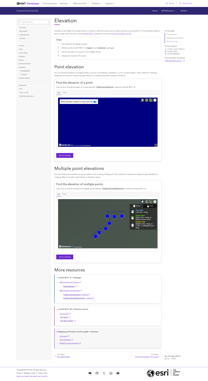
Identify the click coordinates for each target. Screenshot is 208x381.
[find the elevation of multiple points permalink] (105, 184)
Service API (64, 313)
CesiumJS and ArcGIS (27, 10)
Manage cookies (29, 373)
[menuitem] (154, 11)
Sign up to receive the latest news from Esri (32, 376)
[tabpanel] (107, 122)
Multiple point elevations (69, 343)
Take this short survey (173, 60)
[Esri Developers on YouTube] (118, 373)
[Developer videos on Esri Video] (111, 373)
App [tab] (58, 92)
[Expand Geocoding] (18, 53)
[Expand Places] (18, 60)
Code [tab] (64, 92)
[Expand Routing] (18, 56)
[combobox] (33, 22)
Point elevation (65, 339)
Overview (63, 336)
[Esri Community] (90, 373)
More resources (172, 41)
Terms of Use (42, 373)
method (75, 294)
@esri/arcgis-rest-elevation (70, 290)
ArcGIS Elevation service (121, 33)
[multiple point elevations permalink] (106, 169)
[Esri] (163, 373)
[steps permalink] (63, 39)
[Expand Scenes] (18, 46)
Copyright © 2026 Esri (24, 370)
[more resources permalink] (87, 270)
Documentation (50, 3)
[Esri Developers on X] (104, 373)
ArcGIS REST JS (89, 33)
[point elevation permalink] (85, 67)
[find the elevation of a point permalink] (94, 83)
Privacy (19, 373)
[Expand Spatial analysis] (18, 78)
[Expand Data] (18, 49)
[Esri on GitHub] (97, 373)
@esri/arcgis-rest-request (69, 282)
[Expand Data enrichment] (18, 64)
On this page (169, 31)
